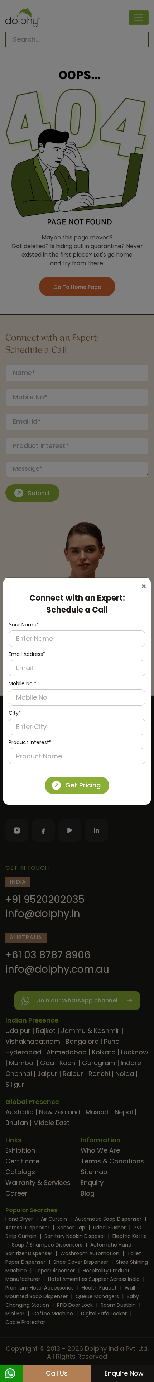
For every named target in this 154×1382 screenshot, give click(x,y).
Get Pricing (83, 785)
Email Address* (27, 654)
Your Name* (24, 624)
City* (15, 712)
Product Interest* (30, 742)
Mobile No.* (22, 683)
